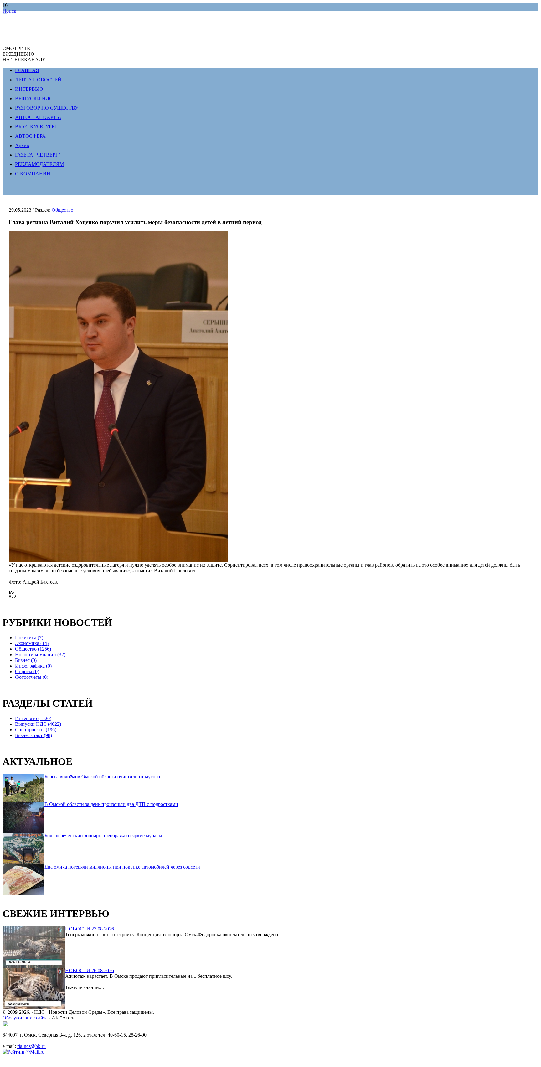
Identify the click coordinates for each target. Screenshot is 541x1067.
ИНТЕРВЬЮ (29, 89)
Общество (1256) (33, 649)
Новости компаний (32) (40, 654)
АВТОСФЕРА (30, 136)
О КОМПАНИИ (32, 173)
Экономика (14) (32, 643)
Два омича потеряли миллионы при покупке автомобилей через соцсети (122, 866)
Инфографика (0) (33, 665)
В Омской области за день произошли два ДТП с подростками (111, 804)
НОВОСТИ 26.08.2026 (89, 970)
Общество (62, 210)
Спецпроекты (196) (35, 729)
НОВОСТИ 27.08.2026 (89, 928)
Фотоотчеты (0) (31, 677)
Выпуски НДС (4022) (38, 724)
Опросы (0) (27, 671)
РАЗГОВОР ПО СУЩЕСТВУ (46, 108)
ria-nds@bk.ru (31, 1046)
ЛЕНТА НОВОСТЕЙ (38, 79)
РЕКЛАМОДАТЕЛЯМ (39, 164)
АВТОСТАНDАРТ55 (38, 117)
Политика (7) (29, 637)
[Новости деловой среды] (14, 1030)
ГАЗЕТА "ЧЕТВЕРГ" (37, 154)
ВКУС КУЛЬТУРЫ (35, 126)
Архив (22, 145)
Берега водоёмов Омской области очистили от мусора (102, 776)
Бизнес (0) (26, 660)
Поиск (9, 10)
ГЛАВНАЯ (27, 70)
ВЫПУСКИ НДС (34, 98)
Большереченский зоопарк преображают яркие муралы (103, 835)
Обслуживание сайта (25, 1017)
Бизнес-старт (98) (33, 735)
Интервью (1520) (33, 718)
